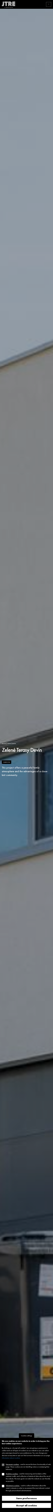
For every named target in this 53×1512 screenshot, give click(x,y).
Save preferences (26, 1498)
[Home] (9, 5)
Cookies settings (26, 1436)
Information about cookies (11, 1458)
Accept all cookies (26, 1505)
